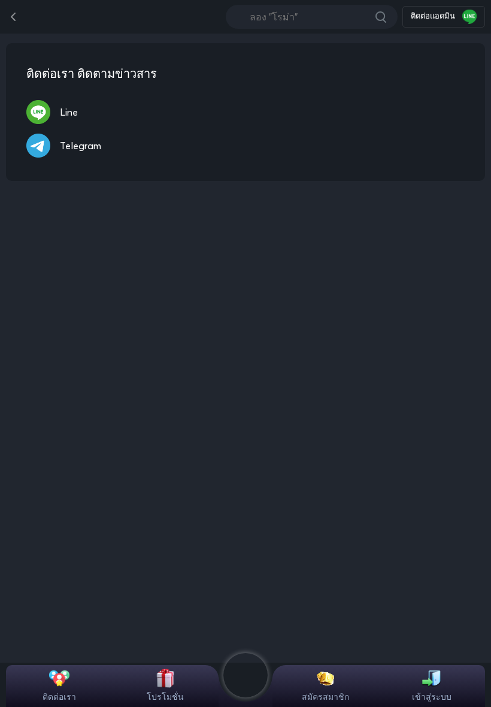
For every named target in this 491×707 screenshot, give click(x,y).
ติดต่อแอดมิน (434, 15)
